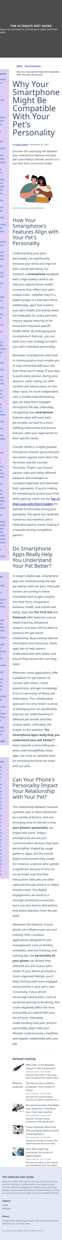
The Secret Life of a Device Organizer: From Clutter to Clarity (40, 1087)
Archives (6, 1208)
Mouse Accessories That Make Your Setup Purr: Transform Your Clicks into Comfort (42, 1109)
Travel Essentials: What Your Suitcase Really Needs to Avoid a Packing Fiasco (42, 1131)
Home (19, 66)
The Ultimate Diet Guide (31, 26)
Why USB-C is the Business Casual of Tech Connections (41, 1066)
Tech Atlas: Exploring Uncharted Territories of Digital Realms (39, 1152)
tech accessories (33, 66)
